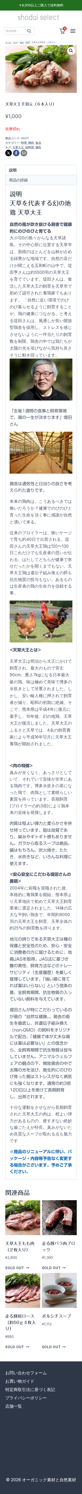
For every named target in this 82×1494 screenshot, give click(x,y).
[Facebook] (16, 153)
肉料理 (29, 147)
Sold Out (14, 1268)
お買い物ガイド (19, 1381)
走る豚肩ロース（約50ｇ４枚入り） (20, 1322)
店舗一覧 (13, 1406)
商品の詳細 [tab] (18, 180)
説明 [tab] (13, 170)
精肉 (31, 142)
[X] (8, 153)
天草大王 (18, 147)
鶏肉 (38, 147)
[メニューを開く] (73, 31)
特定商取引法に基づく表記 (30, 1389)
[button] (71, 51)
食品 (38, 142)
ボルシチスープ (56, 1316)
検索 (29, 32)
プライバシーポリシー (26, 1397)
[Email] (24, 153)
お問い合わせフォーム (26, 1372)
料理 (24, 142)
